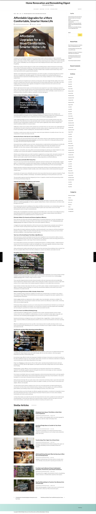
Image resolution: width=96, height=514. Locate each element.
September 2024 (71, 129)
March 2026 (70, 88)
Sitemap (47, 511)
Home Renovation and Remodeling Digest (48, 2)
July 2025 (70, 106)
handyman (19, 239)
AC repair (32, 315)
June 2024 (70, 136)
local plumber (26, 201)
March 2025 (70, 116)
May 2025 (70, 111)
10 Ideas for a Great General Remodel (74, 23)
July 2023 (70, 161)
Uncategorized (70, 211)
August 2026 (70, 77)
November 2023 (71, 152)
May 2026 (70, 84)
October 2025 (70, 100)
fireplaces (22, 362)
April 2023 (70, 168)
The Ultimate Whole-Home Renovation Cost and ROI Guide (75, 49)
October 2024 (70, 127)
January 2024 (70, 147)
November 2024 (71, 125)
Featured (69, 204)
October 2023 (70, 154)
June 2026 (70, 81)
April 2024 (70, 141)
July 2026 (70, 79)
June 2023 (70, 163)
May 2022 (70, 186)
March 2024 (70, 143)
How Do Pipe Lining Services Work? (74, 60)
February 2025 (70, 118)
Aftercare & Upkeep (71, 195)
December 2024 (71, 122)
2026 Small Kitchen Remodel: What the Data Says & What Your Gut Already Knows (75, 18)
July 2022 (70, 182)
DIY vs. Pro (70, 202)
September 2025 (71, 102)
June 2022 (70, 184)
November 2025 (71, 97)
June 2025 (70, 109)
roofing (18, 299)
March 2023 (70, 170)
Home (69, 206)
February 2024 (70, 145)
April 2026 (70, 86)
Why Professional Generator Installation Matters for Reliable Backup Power (75, 46)
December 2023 (71, 150)
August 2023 (70, 159)
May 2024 (70, 138)
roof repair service (28, 164)
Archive (69, 197)
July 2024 (70, 134)
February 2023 (70, 172)
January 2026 (70, 93)
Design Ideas (39, 24)
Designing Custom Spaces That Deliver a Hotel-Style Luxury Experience (75, 53)
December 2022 (71, 177)
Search (69, 32)
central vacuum (49, 116)
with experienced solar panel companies (27, 140)
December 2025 (71, 95)
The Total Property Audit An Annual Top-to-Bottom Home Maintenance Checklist (74, 57)
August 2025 (70, 104)
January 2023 (70, 175)
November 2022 (71, 179)
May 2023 (70, 166)
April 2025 (70, 113)
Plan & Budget (70, 209)
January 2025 (70, 120)
